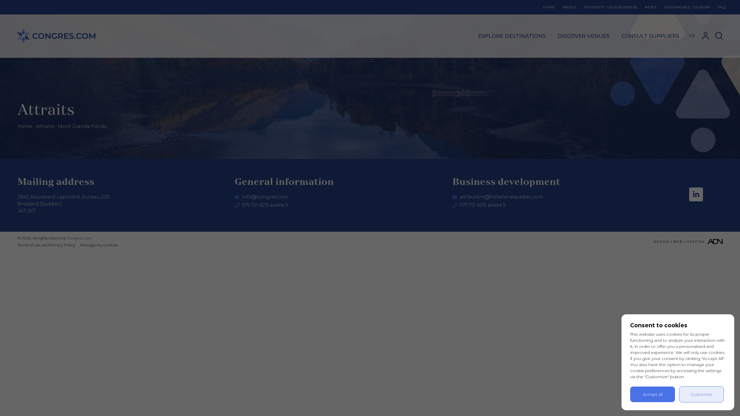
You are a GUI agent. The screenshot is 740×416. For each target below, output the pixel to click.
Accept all (653, 394)
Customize (701, 394)
